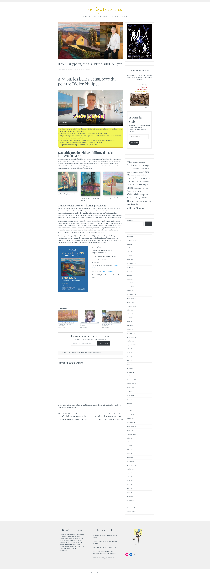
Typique (137, 201)
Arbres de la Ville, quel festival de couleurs (104, 547)
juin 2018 (129, 484)
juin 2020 (129, 399)
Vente (145, 201)
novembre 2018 (131, 465)
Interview (130, 181)
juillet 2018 (130, 480)
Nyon (91, 352)
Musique (137, 188)
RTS (147, 194)
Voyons (148, 224)
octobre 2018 (130, 469)
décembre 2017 (131, 508)
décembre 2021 (131, 333)
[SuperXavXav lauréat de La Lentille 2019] (90, 316)
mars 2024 (130, 259)
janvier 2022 (130, 329)
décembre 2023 (131, 263)
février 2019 (130, 461)
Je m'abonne (134, 142)
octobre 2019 (130, 430)
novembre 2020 (131, 383)
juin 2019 (129, 446)
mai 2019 (129, 449)
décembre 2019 (131, 422)
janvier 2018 (130, 504)
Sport (140, 198)
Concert (136, 169)
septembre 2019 (131, 434)
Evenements (135, 172)
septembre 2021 (131, 345)
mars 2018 (130, 496)
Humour (138, 178)
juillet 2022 (130, 314)
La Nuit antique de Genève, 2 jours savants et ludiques (111, 323)
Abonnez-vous (103, 343)
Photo (139, 191)
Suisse (144, 198)
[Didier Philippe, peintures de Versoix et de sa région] (68, 316)
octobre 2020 (131, 387)
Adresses (87, 16)
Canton (131, 165)
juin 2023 (129, 271)
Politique (142, 195)
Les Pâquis (144, 184)
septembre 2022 (131, 306)
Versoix (149, 201)
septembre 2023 (131, 267)
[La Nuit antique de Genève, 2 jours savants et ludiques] (112, 316)
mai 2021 (129, 360)
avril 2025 (130, 244)
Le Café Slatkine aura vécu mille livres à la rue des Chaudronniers (72, 417)
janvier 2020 (130, 418)
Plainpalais (133, 194)
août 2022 (130, 310)
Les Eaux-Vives (133, 185)
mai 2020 (129, 403)
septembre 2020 (131, 391)
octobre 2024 (130, 248)
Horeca (130, 178)
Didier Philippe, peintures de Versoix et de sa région (66, 323)
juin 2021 (129, 356)
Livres (115, 16)
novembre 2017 (131, 512)
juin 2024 (129, 256)
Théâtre (130, 201)
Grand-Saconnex (135, 175)
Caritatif (138, 166)
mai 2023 (129, 275)
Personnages (131, 191)
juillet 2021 (130, 352)
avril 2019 (129, 453)
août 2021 (129, 349)
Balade (143, 162)
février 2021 (130, 372)
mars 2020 (130, 411)
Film (128, 175)
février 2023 (130, 287)
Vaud (99, 352)
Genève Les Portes (105, 9)
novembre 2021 (131, 337)
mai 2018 (129, 488)
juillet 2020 (130, 395)
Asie (139, 162)
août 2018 (129, 477)
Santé (129, 198)
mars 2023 (130, 283)
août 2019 (129, 438)
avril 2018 (129, 492)
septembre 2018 (131, 473)
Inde (149, 178)
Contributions (145, 169)
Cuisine (106, 16)
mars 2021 (130, 368)
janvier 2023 (130, 290)
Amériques (135, 162)
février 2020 (130, 415)
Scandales (134, 198)
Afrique (129, 162)
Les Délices (145, 181)
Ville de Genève (136, 208)
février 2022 (130, 325)
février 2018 (130, 500)
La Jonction (138, 181)
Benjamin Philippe (75, 542)
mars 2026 (130, 236)
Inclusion (145, 178)
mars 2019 (130, 457)
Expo (140, 172)
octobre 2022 (131, 302)
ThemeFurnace (118, 572)
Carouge (145, 165)
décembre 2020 (131, 380)
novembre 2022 (131, 298)
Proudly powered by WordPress (96, 572)
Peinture (95, 352)
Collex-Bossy (129, 169)
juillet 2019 (130, 442)
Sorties (123, 16)
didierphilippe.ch (108, 271)
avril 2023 (130, 279)
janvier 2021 (130, 376)
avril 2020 (130, 407)
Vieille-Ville (132, 204)
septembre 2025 (131, 240)
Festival (145, 172)
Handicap (143, 175)
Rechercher (130, 220)
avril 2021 (129, 364)
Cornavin (129, 172)
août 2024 (130, 252)
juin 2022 (129, 318)
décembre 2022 (131, 294)
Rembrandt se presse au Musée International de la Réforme (109, 417)
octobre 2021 (130, 341)
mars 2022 (130, 321)
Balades (97, 16)
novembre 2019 (131, 426)
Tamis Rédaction (75, 352)
